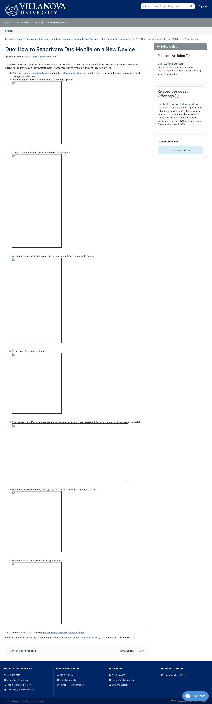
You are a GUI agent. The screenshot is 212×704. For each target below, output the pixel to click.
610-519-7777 (13, 675)
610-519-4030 (118, 675)
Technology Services (37, 38)
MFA (19, 56)
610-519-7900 (66, 675)
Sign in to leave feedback (23, 650)
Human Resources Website (72, 684)
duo (11, 56)
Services (38, 22)
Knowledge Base (57, 22)
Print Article (169, 47)
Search (10, 30)
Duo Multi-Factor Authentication (178, 104)
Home (8, 22)
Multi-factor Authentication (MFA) (119, 38)
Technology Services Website (20, 689)
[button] (195, 696)
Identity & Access (61, 38)
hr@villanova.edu (68, 679)
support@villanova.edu (17, 679)
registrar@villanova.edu (123, 679)
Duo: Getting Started (170, 63)
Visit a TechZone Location (19, 684)
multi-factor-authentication (40, 56)
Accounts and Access (86, 38)
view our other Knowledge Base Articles (62, 632)
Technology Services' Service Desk (77, 637)
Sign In (203, 6)
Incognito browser (41, 72)
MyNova (96, 72)
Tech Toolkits (23, 22)
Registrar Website (120, 684)
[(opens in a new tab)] (35, 10)
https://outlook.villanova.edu (73, 72)
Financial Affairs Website (175, 675)
